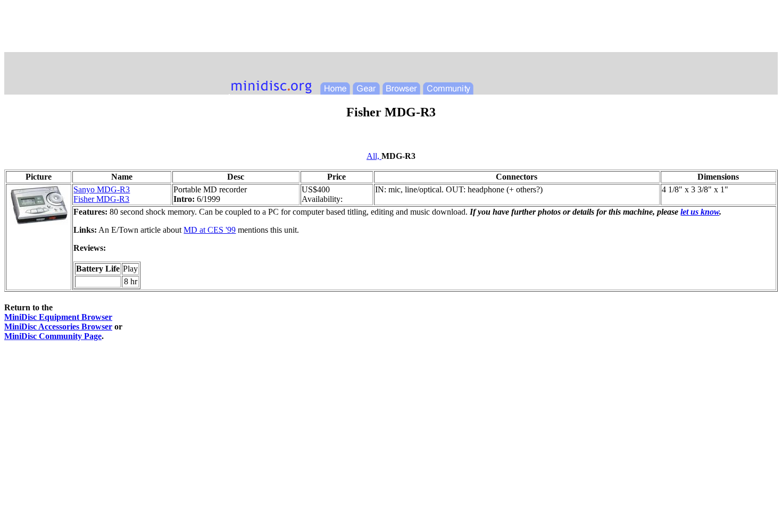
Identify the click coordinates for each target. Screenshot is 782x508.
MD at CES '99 (210, 229)
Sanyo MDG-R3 (101, 189)
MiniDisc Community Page (53, 336)
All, (374, 155)
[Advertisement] (391, 28)
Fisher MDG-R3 (101, 199)
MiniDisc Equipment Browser (58, 316)
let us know (699, 211)
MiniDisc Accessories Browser (58, 326)
